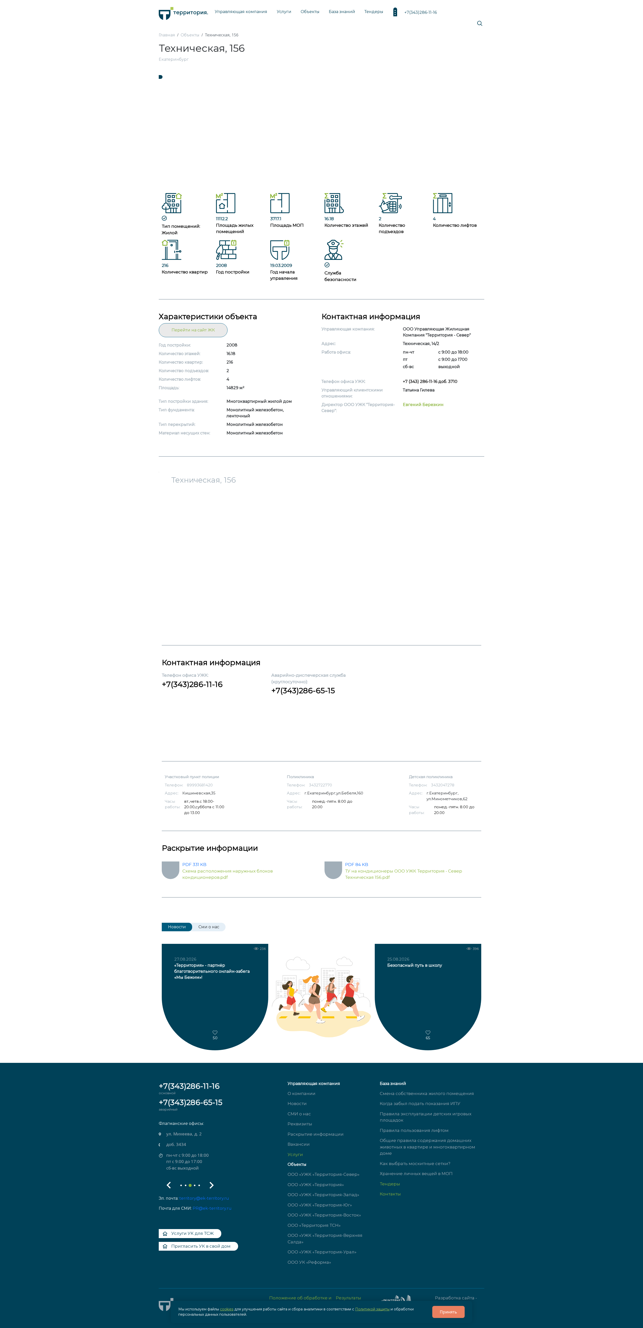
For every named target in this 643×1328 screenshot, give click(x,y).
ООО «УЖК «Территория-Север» (323, 1174)
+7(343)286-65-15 (303, 690)
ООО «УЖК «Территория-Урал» (322, 1251)
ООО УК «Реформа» (309, 1262)
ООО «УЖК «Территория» (316, 1184)
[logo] (183, 12)
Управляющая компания (241, 11)
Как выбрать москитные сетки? (415, 1163)
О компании (301, 1093)
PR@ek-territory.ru (212, 1208)
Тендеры (390, 1183)
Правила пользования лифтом (414, 1130)
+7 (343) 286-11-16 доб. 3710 (430, 381)
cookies (226, 1309)
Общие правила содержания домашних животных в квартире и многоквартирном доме (427, 1147)
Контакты (390, 1193)
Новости (297, 1103)
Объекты (297, 1164)
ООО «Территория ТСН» (314, 1225)
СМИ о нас (299, 1113)
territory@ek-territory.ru (204, 1198)
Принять (448, 1312)
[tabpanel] (321, 134)
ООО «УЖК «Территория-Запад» (323, 1194)
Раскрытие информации (316, 1134)
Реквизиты (300, 1123)
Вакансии (299, 1144)
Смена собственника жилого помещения (427, 1093)
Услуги (295, 1154)
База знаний (342, 11)
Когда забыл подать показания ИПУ (420, 1103)
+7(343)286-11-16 (420, 12)
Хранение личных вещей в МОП (416, 1173)
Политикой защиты (372, 1309)
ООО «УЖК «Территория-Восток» (324, 1215)
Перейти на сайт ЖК (193, 330)
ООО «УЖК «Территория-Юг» (320, 1204)
